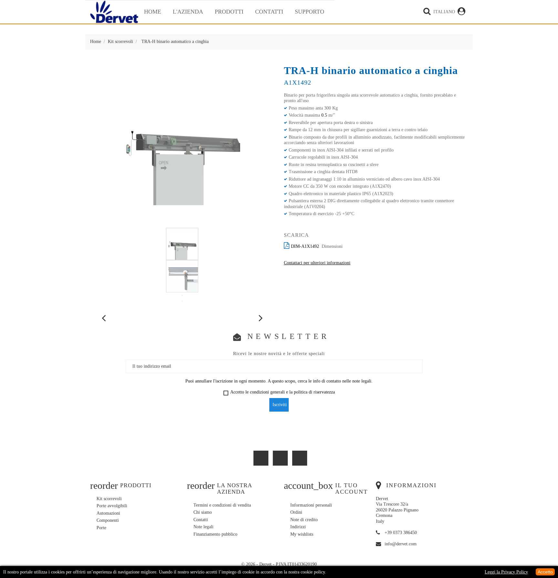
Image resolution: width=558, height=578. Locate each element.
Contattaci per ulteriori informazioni (317, 262)
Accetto (545, 571)
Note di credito (304, 519)
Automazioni (108, 513)
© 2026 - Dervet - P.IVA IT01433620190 (279, 564)
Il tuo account (351, 488)
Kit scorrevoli (109, 498)
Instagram (280, 458)
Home (152, 11)
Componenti (108, 520)
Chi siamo (202, 512)
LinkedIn (299, 458)
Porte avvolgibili (112, 505)
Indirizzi (298, 526)
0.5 (324, 115)
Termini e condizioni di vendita (222, 505)
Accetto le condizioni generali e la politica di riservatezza (282, 392)
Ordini (296, 512)
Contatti (269, 11)
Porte (101, 527)
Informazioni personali (311, 505)
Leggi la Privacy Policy (506, 572)
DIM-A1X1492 (305, 246)
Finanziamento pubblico (215, 534)
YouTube (260, 458)
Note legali (203, 526)
